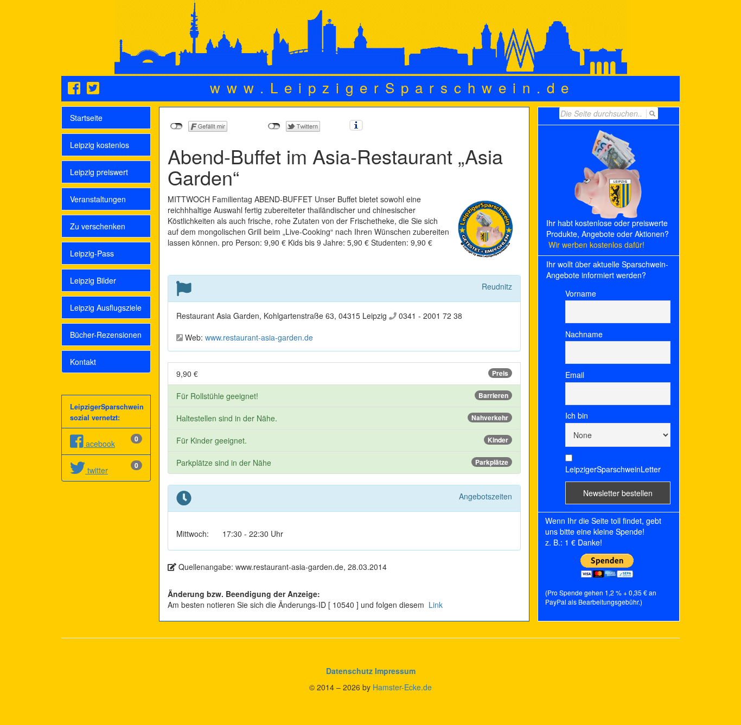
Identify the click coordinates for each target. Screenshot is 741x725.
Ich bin (576, 415)
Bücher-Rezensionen (106, 334)
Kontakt (83, 361)
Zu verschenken (97, 226)
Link (434, 604)
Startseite (86, 117)
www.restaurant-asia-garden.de (259, 337)
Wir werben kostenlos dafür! (596, 244)
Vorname (580, 293)
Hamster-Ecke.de (402, 687)
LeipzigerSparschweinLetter (613, 469)
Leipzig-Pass (92, 253)
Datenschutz (349, 670)
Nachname (584, 334)
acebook (99, 443)
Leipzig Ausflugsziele (106, 307)
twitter (96, 470)
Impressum (395, 670)
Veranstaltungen (98, 199)
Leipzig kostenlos (99, 144)
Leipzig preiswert (99, 171)
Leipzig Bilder (93, 280)
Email (574, 374)
